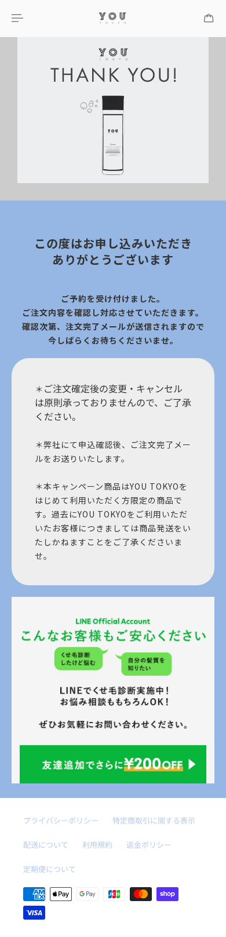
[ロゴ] (113, 18)
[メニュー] (18, 18)
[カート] (208, 18)
